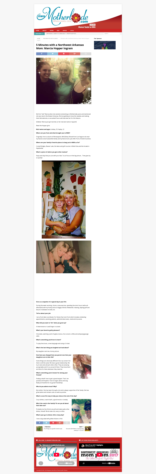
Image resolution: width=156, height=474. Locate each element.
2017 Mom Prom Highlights (89, 440)
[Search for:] (112, 33)
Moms (52, 30)
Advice (65, 30)
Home (37, 30)
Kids (58, 30)
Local (72, 30)
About (44, 30)
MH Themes (64, 470)
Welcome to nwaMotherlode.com (49, 440)
